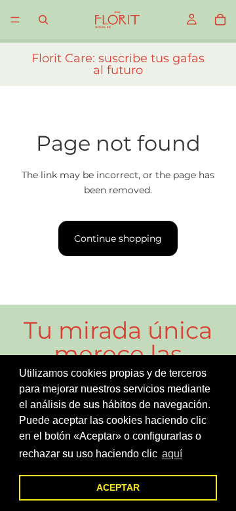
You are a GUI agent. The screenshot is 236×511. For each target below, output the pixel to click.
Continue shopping (118, 238)
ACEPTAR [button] (118, 487)
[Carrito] (220, 19)
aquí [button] (172, 453)
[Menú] (15, 20)
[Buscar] (43, 19)
